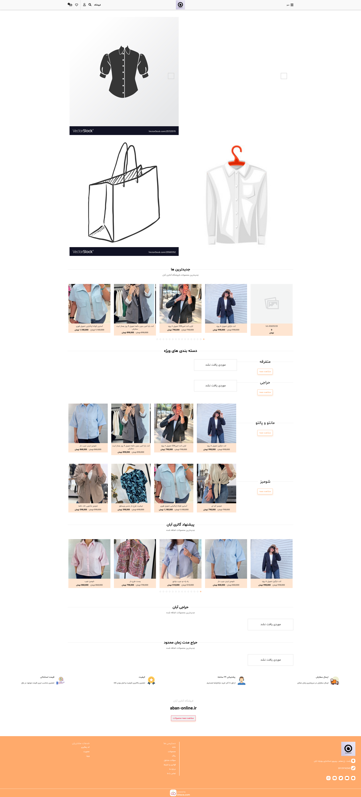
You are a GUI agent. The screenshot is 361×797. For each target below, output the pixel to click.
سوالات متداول (170, 760)
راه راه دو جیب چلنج (181, 581)
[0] (70, 5)
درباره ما (172, 769)
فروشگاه (97, 5)
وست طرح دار (135, 581)
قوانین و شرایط (170, 764)
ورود (88, 756)
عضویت (86, 751)
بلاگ (174, 756)
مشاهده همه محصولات (183, 718)
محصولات (172, 751)
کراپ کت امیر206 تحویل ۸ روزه (180, 326)
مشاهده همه (265, 371)
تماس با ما (171, 773)
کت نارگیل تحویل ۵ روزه (226, 326)
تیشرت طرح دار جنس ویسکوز (131, 506)
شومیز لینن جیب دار (88, 446)
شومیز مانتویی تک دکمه (88, 506)
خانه (174, 747)
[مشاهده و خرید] (272, 304)
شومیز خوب (89, 581)
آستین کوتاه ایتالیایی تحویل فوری (89, 326)
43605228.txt (272, 326)
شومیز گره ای (216, 506)
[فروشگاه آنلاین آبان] (180, 5)
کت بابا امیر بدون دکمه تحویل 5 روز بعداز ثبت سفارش (135, 327)
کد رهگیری (85, 747)
